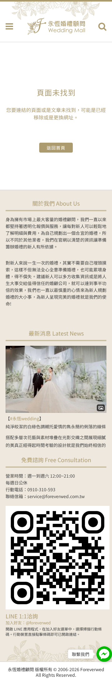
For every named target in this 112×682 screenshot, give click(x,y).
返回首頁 (56, 148)
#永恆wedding (24, 418)
